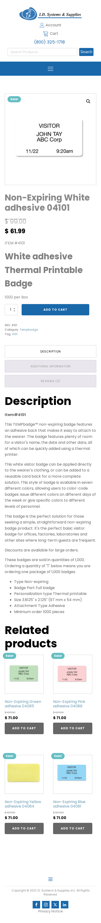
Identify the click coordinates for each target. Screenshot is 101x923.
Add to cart (55, 310)
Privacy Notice (50, 911)
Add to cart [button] (24, 728)
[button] (88, 101)
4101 (15, 334)
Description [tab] (50, 351)
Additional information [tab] (51, 366)
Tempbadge (29, 330)
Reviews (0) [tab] (50, 381)
